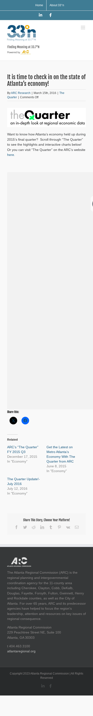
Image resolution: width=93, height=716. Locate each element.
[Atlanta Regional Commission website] (19, 559)
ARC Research (21, 93)
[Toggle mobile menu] (83, 27)
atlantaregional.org (21, 651)
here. (11, 155)
